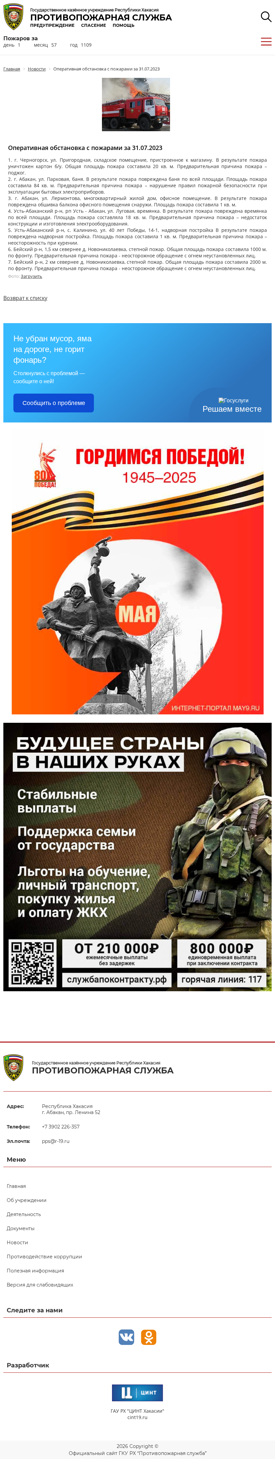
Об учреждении (27, 1200)
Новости (17, 1243)
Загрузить (31, 276)
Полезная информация (35, 1271)
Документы (21, 1228)
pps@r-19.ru (55, 1141)
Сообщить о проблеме (53, 403)
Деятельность (24, 1214)
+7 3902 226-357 (60, 1127)
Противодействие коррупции (44, 1257)
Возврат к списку (25, 298)
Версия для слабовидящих (40, 1285)
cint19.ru (137, 1417)
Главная (16, 1186)
